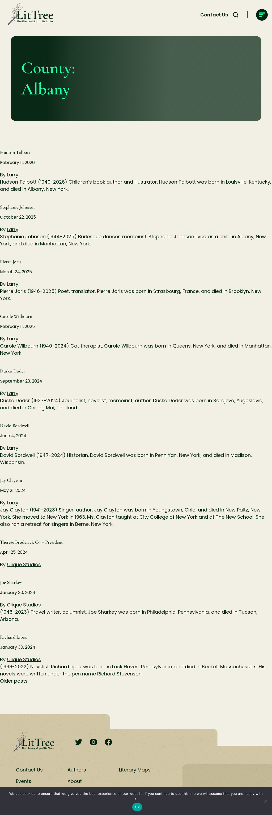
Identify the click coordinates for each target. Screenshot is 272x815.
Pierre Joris (10, 262)
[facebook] (108, 742)
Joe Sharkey (11, 582)
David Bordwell (14, 425)
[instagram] (93, 742)
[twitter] (78, 742)
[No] (265, 801)
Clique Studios (24, 564)
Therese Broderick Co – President (31, 542)
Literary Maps (135, 769)
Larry (12, 174)
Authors (76, 769)
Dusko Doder (12, 371)
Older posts (14, 681)
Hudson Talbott (15, 152)
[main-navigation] (262, 15)
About (74, 781)
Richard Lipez (13, 637)
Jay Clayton (11, 480)
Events (23, 781)
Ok (137, 807)
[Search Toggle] (236, 15)
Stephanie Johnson (17, 207)
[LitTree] (28, 15)
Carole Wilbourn (16, 316)
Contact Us (214, 14)
